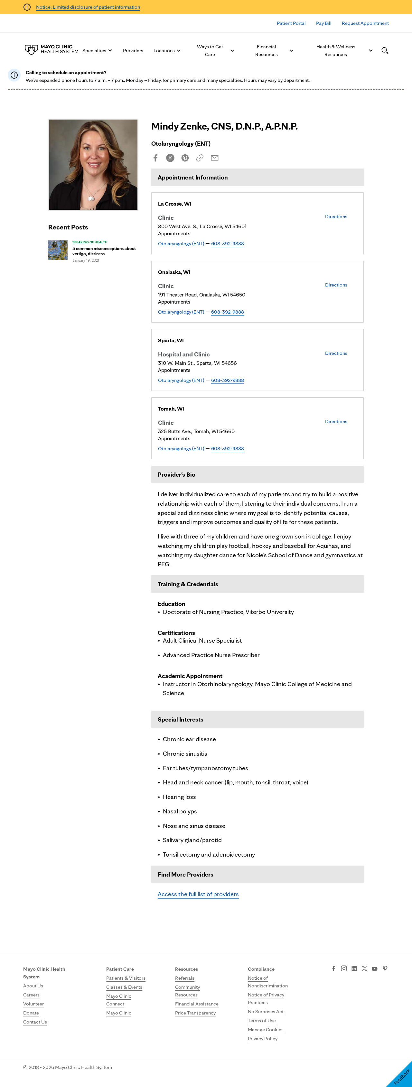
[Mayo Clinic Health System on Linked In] (354, 969)
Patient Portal (291, 23)
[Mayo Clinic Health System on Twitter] (364, 969)
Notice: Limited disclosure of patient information (88, 7)
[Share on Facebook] (155, 158)
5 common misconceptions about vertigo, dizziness (104, 251)
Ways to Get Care (210, 50)
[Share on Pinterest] (185, 158)
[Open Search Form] (385, 50)
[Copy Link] (200, 158)
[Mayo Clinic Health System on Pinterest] (385, 969)
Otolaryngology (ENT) (181, 243)
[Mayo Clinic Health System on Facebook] (334, 969)
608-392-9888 (227, 243)
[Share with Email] (215, 158)
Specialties (94, 50)
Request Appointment (365, 23)
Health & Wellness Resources (335, 50)
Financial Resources (266, 50)
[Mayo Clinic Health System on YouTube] (375, 969)
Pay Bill (324, 23)
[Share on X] (170, 158)
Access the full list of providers (198, 894)
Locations (164, 50)
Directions (336, 216)
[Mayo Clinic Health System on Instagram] (344, 969)
